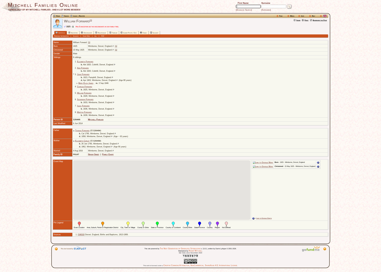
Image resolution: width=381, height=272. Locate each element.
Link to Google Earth (264, 218)
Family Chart (108, 154)
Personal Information (61, 36)
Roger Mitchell (195, 251)
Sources (75, 36)
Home (58, 16)
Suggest (155, 33)
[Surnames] (266, 10)
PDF (102, 36)
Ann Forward (83, 68)
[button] (161, 188)
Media (292, 16)
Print (307, 20)
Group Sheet (93, 154)
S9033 (81, 234)
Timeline (114, 33)
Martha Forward (84, 112)
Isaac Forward (83, 106)
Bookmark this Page (320, 20)
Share (298, 20)
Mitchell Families (95, 119)
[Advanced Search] (244, 10)
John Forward (83, 74)
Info (302, 16)
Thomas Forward (82, 130)
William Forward (84, 93)
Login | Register (79, 16)
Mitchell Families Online (43, 5)
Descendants (88, 33)
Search (66, 16)
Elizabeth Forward (85, 61)
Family (145, 33)
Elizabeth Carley (82, 141)
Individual (61, 33)
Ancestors (74, 33)
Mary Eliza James (85, 83)
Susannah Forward (85, 99)
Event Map (86, 36)
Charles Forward (84, 87)
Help (313, 16)
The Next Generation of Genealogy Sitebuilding (180, 248)
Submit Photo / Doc (130, 33)
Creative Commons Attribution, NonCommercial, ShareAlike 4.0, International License (200, 265)
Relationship (102, 33)
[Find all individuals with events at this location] (113, 46)
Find (280, 16)
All (96, 36)
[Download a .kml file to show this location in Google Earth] (318, 163)
